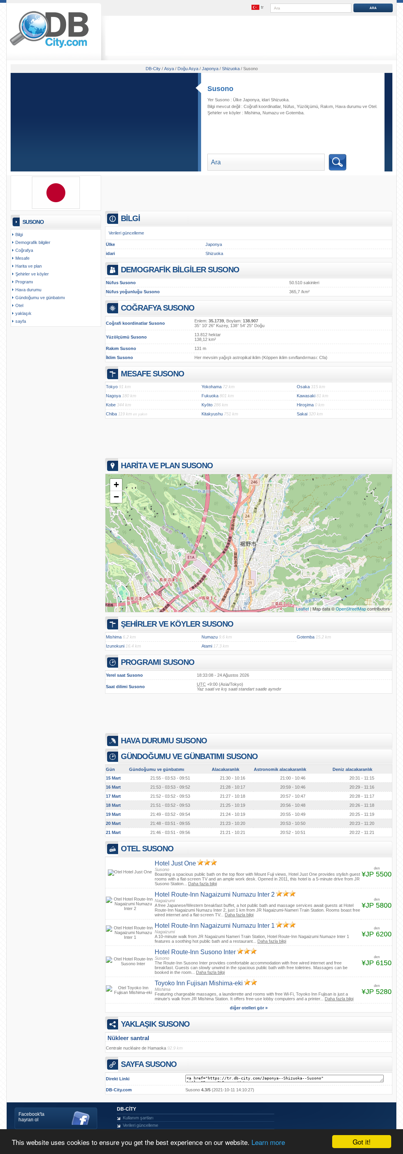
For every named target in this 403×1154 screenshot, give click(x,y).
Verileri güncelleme (126, 233)
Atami (207, 646)
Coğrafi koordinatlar (262, 106)
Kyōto (207, 404)
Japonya (213, 244)
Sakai (302, 413)
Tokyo (112, 386)
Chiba (111, 413)
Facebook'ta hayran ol (31, 1116)
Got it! (362, 1142)
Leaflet (302, 608)
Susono (220, 89)
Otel (372, 106)
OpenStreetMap (351, 608)
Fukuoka (210, 395)
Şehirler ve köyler (32, 274)
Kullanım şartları (138, 1117)
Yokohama (212, 386)
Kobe (111, 404)
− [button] (116, 497)
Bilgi (19, 234)
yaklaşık (23, 313)
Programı (24, 281)
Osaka (303, 386)
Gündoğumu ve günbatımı (40, 297)
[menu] (258, 7)
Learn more (268, 1142)
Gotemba (294, 112)
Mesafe (22, 258)
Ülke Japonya (246, 99)
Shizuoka (214, 253)
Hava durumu (348, 106)
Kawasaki (306, 395)
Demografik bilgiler (32, 242)
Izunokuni (115, 646)
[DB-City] (49, 47)
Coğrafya (24, 250)
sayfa (20, 321)
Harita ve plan (28, 266)
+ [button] (116, 485)
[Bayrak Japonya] (56, 207)
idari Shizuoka (275, 99)
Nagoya (113, 395)
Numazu (271, 112)
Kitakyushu (212, 413)
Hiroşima (305, 404)
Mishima (252, 112)
